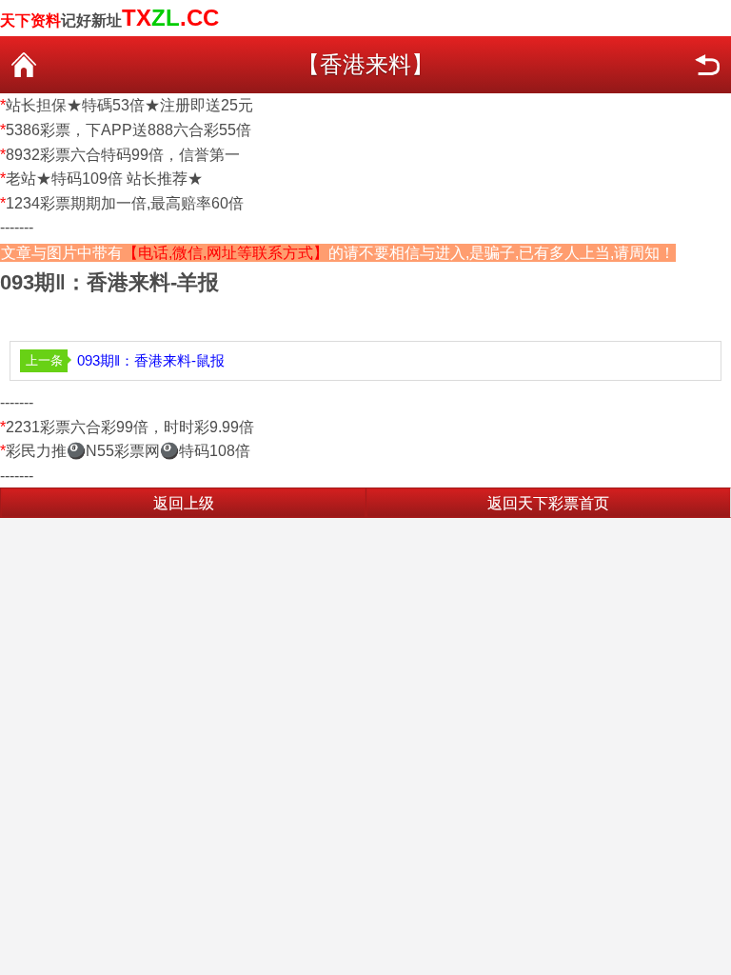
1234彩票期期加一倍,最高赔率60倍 (125, 203)
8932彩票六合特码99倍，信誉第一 (123, 155)
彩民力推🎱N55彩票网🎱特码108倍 (128, 451)
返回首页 (24, 64)
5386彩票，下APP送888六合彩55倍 (128, 130)
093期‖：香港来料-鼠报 (151, 360)
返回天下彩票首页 (548, 503)
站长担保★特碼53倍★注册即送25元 (129, 105)
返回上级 (183, 503)
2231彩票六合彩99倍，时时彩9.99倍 (130, 427)
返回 (707, 64)
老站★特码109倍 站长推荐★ (104, 178)
